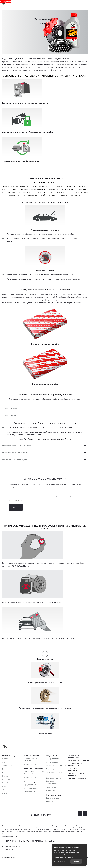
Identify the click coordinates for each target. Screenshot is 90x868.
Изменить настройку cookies (11, 846)
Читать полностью (59, 861)
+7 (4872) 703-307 (40, 815)
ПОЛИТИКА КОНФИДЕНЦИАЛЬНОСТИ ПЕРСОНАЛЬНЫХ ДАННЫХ (30, 841)
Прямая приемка (45, 733)
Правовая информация (10, 836)
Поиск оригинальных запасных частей (45, 682)
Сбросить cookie (7, 849)
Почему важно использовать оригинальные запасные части (45, 708)
